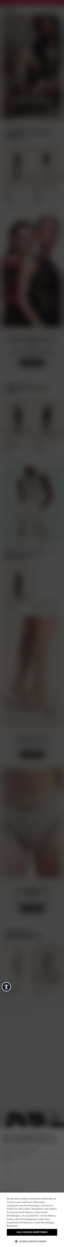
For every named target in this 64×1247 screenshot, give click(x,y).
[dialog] (32, 1220)
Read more (12, 1225)
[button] (32, 1241)
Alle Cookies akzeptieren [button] (32, 1232)
